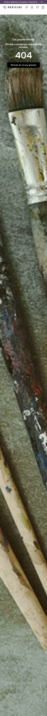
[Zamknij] (41, 2)
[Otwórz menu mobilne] (5, 7)
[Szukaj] (26, 7)
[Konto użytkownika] (32, 7)
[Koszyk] (42, 7)
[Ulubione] (37, 7)
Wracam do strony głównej (23, 65)
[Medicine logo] (15, 7)
